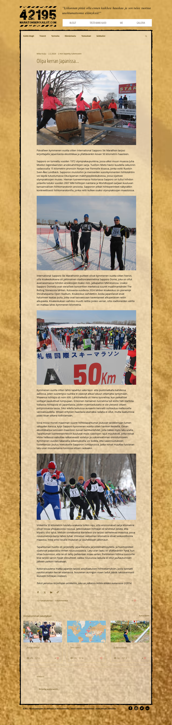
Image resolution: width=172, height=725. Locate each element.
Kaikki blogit (28, 36)
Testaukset (86, 36)
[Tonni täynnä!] (86, 631)
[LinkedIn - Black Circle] (147, 708)
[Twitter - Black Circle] (142, 708)
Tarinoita (55, 36)
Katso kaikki (144, 615)
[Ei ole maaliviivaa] (130, 631)
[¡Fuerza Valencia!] (42, 631)
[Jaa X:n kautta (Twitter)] (44, 592)
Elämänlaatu (70, 36)
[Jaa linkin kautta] (57, 592)
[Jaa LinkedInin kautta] (51, 592)
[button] (146, 36)
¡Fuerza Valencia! (33, 647)
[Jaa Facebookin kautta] (38, 592)
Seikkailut (100, 36)
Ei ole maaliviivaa (120, 647)
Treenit (43, 36)
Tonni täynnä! (75, 647)
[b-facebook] (130, 708)
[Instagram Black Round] (136, 708)
